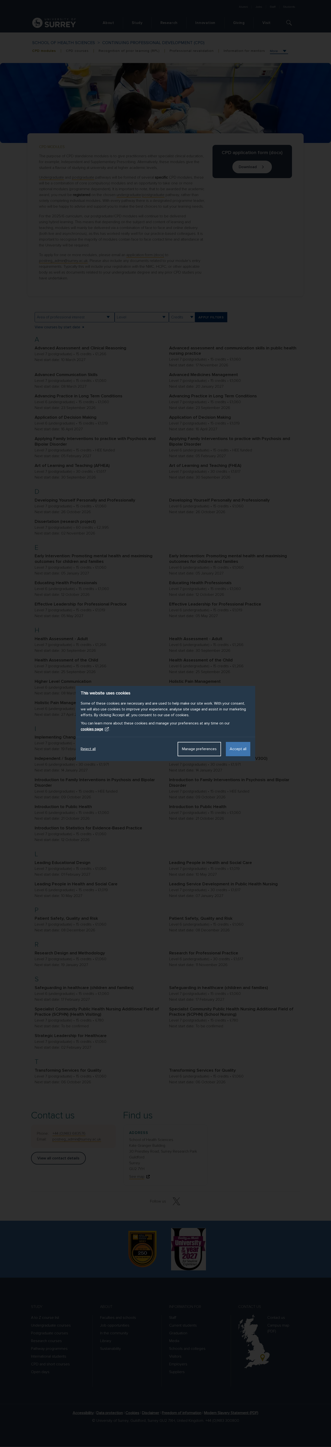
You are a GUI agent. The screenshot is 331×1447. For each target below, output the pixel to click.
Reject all (88, 749)
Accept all (238, 749)
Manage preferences (199, 749)
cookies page (92, 729)
